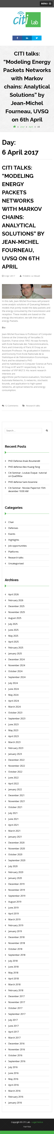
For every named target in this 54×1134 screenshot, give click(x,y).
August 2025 (14, 618)
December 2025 (16, 606)
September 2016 (16, 1061)
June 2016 (13, 1073)
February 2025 (15, 647)
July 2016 (13, 1067)
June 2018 (13, 966)
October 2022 (15, 771)
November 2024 (16, 665)
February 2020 (15, 872)
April (31, 127)
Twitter (27, 1127)
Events (11, 533)
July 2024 (13, 683)
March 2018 (14, 984)
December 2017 (16, 996)
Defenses (13, 528)
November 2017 (16, 1002)
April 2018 (13, 978)
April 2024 (13, 700)
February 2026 (15, 600)
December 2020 (16, 842)
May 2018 (13, 972)
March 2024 (14, 706)
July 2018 (13, 960)
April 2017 (13, 1031)
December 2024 (16, 659)
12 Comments (11, 405)
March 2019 (14, 919)
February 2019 (15, 925)
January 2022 (15, 789)
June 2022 (13, 777)
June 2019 (13, 907)
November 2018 (16, 943)
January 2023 (15, 753)
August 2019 (14, 901)
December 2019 (16, 884)
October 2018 (15, 949)
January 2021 (15, 836)
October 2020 (15, 854)
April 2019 (13, 913)
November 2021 (16, 801)
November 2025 (16, 612)
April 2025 (13, 641)
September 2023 (16, 718)
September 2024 (16, 677)
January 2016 (15, 1102)
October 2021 (15, 807)
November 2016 (16, 1049)
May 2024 (13, 694)
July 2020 (13, 866)
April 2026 (13, 594)
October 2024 (15, 671)
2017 (22, 127)
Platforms (13, 551)
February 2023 (15, 748)
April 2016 (13, 1084)
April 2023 (13, 736)
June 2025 (13, 629)
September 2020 (16, 860)
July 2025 (13, 623)
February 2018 (15, 990)
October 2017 (15, 1008)
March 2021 (14, 830)
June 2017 (13, 1025)
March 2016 (14, 1090)
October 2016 (15, 1055)
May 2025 (13, 635)
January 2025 (15, 653)
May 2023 (13, 730)
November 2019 (16, 889)
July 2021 (13, 813)
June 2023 (13, 724)
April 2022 (13, 783)
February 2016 (15, 1096)
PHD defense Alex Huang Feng (24, 466)
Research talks (33, 405)
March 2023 (14, 742)
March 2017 (14, 1037)
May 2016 (13, 1079)
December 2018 (16, 937)
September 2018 (16, 954)
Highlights (13, 539)
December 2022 (16, 759)
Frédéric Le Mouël (31, 275)
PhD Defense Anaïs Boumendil (24, 460)
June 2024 (13, 688)
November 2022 (16, 765)
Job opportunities (17, 545)
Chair (11, 522)
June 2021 (13, 819)
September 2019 (16, 895)
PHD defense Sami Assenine (22, 482)
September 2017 (16, 1014)
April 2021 (13, 824)
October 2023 (15, 712)
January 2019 (15, 931)
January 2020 (15, 878)
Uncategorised (16, 563)
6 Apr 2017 (9, 275)
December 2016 (16, 1043)
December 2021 (16, 795)
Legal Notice (37, 1122)
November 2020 (16, 848)
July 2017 (13, 1019)
